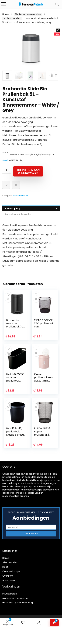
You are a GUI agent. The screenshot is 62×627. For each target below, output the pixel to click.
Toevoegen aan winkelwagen (28, 171)
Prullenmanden (12, 18)
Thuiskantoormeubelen (28, 14)
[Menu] (4, 4)
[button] (58, 30)
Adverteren (8, 580)
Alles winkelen (9, 562)
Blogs (5, 566)
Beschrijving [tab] (12, 208)
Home (5, 14)
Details (5, 160)
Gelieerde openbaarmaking (17, 602)
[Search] (57, 4)
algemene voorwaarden (15, 598)
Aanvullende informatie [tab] (18, 214)
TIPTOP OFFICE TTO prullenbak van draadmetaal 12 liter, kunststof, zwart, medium (43, 328)
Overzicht (7, 575)
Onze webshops (11, 571)
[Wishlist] (23, 623)
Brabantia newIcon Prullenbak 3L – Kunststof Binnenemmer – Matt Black (15, 328)
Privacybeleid (9, 593)
